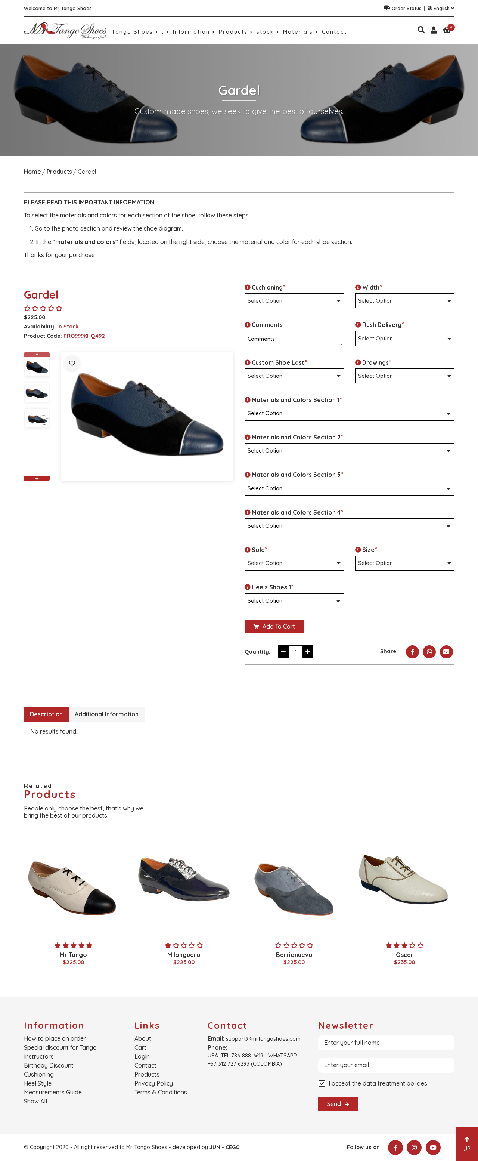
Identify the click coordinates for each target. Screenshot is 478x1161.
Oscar (404, 954)
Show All (35, 1101)
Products (234, 31)
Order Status (407, 8)
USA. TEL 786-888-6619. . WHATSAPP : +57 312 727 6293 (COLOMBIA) (253, 1059)
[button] (37, 354)
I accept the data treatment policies (378, 1083)
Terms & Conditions (160, 1092)
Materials (299, 31)
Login (142, 1056)
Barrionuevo (294, 954)
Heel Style (38, 1083)
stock (266, 31)
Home (32, 172)
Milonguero (184, 954)
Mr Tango (73, 954)
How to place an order (55, 1038)
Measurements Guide (53, 1092)
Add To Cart (278, 626)
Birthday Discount (49, 1065)
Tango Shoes (133, 31)
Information (192, 31)
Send (334, 1104)
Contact (334, 31)
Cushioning (39, 1074)
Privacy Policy (153, 1083)
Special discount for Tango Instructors (60, 1052)
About (142, 1038)
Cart (140, 1047)
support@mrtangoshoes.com (263, 1038)
